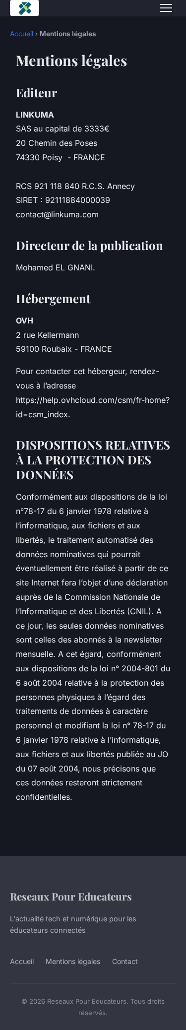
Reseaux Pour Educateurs (71, 896)
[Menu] (166, 8)
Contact (125, 961)
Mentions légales (73, 961)
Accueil (21, 34)
